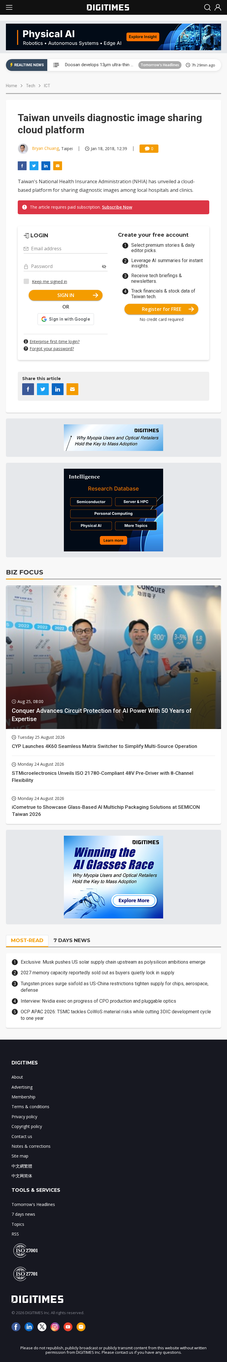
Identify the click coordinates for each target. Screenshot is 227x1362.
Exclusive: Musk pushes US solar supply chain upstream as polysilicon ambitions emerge (113, 962)
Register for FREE (161, 309)
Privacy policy (24, 1116)
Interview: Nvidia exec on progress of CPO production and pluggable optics (98, 1001)
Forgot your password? (52, 348)
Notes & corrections (31, 1146)
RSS (15, 1234)
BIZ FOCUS (24, 572)
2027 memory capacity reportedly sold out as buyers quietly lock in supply (97, 972)
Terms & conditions (30, 1106)
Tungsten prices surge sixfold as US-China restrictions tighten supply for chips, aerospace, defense (114, 987)
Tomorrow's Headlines (160, 64)
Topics (18, 1224)
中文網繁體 (22, 1166)
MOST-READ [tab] (27, 940)
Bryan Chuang (45, 148)
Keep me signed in (49, 281)
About (17, 1077)
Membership (23, 1097)
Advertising (22, 1087)
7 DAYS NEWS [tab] (71, 940)
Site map (20, 1156)
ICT (47, 85)
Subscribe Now (117, 207)
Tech (30, 85)
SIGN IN (65, 295)
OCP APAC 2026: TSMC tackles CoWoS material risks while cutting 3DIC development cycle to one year (116, 1015)
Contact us (22, 1136)
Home (11, 85)
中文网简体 (22, 1175)
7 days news (23, 1214)
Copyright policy (27, 1126)
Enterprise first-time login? (55, 341)
